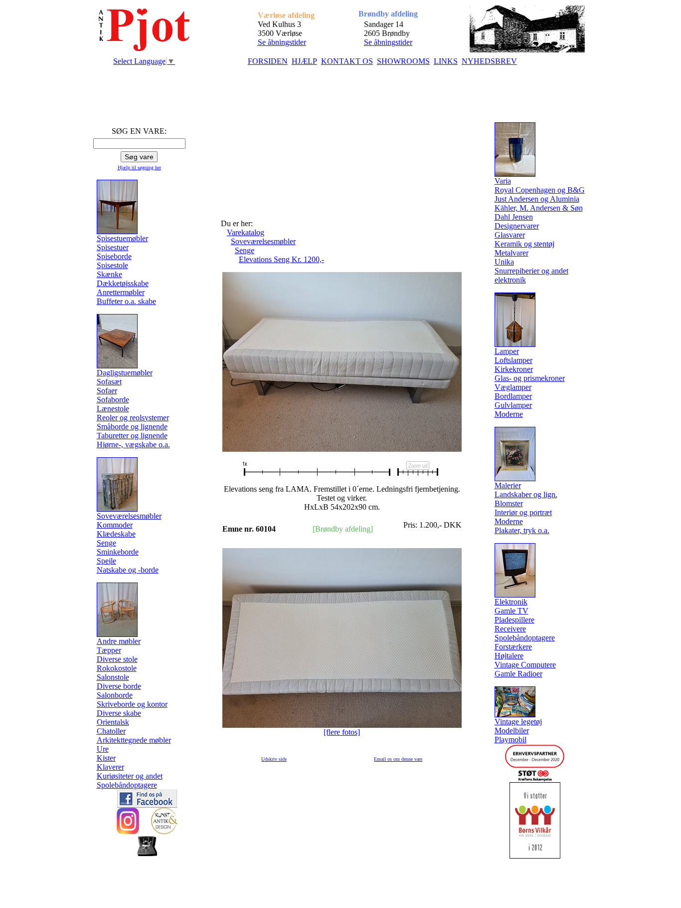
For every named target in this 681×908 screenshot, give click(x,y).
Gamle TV (511, 610)
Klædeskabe (116, 534)
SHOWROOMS (403, 61)
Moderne (509, 414)
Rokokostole (117, 668)
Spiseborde (114, 256)
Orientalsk (113, 722)
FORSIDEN (268, 61)
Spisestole (112, 265)
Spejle (106, 561)
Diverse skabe (119, 713)
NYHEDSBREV (489, 61)
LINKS (446, 61)
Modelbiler (512, 730)
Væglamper (513, 387)
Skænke (109, 274)
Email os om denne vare (398, 759)
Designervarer (517, 226)
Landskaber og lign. (526, 494)
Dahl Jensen (514, 217)
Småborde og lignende (132, 426)
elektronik (510, 280)
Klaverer (110, 767)
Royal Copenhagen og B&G (540, 190)
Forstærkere (513, 646)
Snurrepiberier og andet (531, 271)
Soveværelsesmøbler (263, 241)
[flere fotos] (342, 732)
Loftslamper (513, 360)
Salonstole (113, 677)
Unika (504, 262)
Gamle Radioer (518, 673)
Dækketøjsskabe (123, 283)
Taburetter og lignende (132, 435)
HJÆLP (304, 61)
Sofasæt (109, 381)
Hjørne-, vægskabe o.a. (133, 444)
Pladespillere (514, 619)
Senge (106, 543)
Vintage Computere (525, 664)
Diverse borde (119, 686)
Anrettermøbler (121, 292)
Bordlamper (513, 396)
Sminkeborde (118, 552)
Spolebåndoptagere (127, 785)
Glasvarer (510, 235)
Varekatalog (245, 232)
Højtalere (509, 655)
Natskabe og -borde (128, 570)
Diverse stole (117, 659)
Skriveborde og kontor (132, 704)
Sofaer (107, 390)
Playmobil (510, 739)
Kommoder (115, 525)
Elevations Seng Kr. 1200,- (281, 259)
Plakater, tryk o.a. (522, 530)
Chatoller (111, 731)
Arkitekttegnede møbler (134, 740)
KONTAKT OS (347, 61)
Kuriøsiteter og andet (130, 776)
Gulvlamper (513, 405)
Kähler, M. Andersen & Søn (539, 208)
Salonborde (115, 695)
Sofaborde (113, 399)
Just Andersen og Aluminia (537, 199)
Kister (106, 758)
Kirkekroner (514, 369)
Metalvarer (511, 253)
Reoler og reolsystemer (133, 417)
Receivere (510, 628)
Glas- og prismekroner (530, 378)
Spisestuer (113, 247)
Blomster (509, 503)
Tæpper (109, 650)
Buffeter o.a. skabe (126, 301)
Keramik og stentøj (524, 244)
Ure (103, 749)
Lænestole (113, 408)
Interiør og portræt (523, 512)
